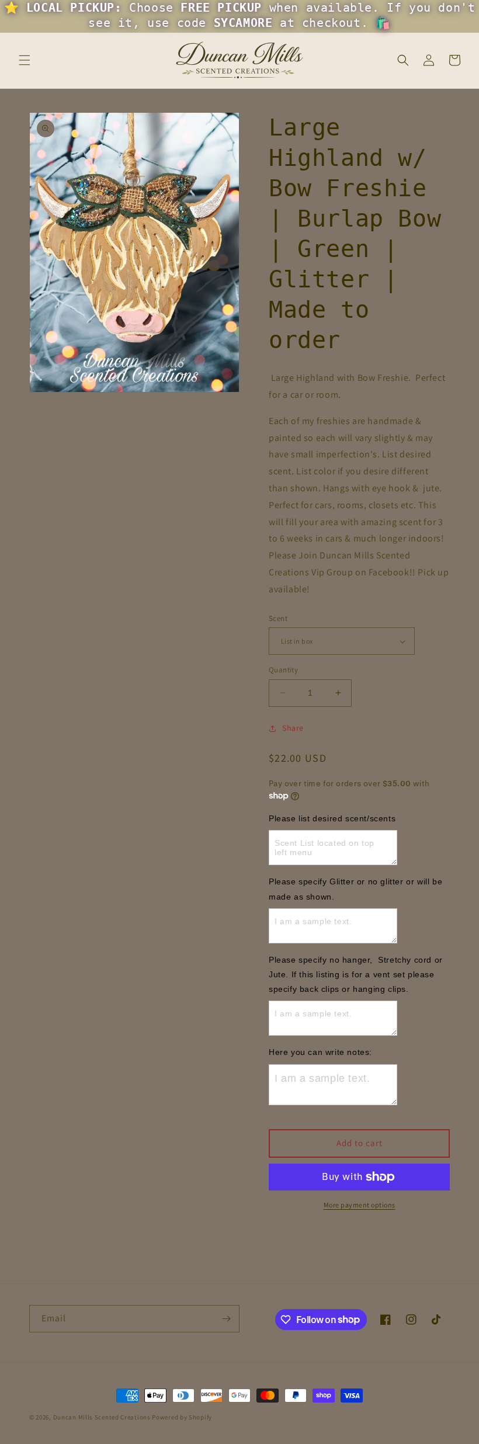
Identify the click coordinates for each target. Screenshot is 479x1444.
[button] (24, 60)
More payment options (359, 1204)
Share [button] (293, 728)
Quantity (283, 670)
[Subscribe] (226, 1318)
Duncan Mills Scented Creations (102, 1417)
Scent (278, 618)
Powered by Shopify (182, 1417)
